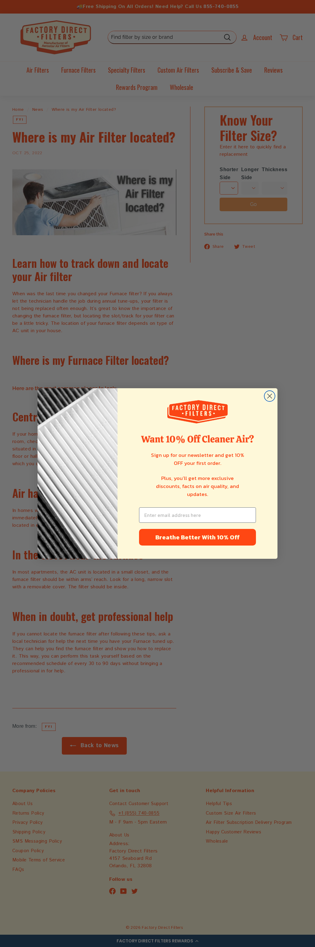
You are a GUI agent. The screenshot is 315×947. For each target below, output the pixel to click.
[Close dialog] (269, 396)
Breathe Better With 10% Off (197, 537)
